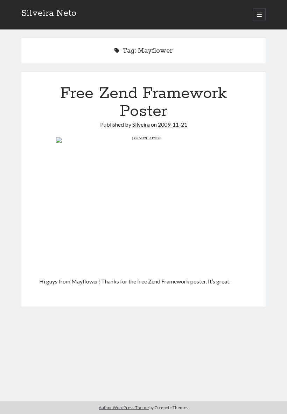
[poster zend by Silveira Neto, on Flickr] (143, 203)
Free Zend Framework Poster (143, 102)
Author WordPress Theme (124, 407)
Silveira (141, 124)
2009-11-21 (172, 124)
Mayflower (84, 281)
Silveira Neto (48, 13)
